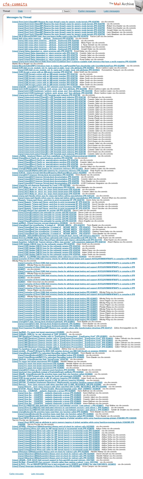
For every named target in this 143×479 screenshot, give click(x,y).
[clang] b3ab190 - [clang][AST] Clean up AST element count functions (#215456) (46, 87)
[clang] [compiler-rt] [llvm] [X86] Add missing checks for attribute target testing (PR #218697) (57, 292)
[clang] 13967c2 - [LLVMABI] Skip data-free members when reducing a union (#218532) (49, 257)
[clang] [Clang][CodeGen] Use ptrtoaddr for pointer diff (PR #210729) (41, 210)
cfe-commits (15, 4)
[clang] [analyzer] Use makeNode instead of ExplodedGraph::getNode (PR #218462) (48, 372)
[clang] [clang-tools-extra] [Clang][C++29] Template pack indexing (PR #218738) (46, 95)
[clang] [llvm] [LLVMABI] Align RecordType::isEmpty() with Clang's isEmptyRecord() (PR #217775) (54, 238)
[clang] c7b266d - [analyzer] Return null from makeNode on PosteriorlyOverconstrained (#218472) (54, 156)
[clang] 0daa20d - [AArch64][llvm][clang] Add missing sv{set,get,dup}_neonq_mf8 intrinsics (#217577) (56, 236)
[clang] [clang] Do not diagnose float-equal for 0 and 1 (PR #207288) (41, 185)
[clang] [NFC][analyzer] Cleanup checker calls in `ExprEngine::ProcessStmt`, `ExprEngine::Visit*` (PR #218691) (59, 336)
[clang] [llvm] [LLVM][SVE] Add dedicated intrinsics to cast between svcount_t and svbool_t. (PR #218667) (57, 405)
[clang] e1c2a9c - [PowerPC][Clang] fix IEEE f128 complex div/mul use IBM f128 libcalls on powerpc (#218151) (59, 351)
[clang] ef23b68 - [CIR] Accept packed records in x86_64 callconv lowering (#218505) (48, 380)
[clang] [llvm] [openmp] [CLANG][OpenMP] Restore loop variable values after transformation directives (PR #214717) (62, 328)
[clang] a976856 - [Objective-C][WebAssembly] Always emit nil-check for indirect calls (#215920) (53, 426)
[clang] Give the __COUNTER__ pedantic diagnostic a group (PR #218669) (44, 391)
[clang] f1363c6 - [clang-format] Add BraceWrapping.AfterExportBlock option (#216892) (49, 173)
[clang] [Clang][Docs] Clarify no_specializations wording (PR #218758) (42, 158)
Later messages (112, 11)
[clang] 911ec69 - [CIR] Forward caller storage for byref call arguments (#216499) (46, 376)
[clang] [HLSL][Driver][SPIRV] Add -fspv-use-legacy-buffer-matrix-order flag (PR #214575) (50, 36)
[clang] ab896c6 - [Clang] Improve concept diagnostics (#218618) (40, 223)
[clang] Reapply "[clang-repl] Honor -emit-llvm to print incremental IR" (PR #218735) (48, 200)
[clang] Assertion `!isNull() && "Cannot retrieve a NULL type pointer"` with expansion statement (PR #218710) (59, 242)
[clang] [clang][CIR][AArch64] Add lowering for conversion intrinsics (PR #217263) (47, 168)
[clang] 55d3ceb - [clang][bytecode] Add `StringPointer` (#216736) (40, 359)
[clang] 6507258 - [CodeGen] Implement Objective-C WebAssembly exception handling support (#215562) (57, 382)
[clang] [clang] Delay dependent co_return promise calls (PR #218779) (42, 51)
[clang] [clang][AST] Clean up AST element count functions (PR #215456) (43, 370)
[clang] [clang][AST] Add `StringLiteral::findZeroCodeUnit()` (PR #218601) (43, 322)
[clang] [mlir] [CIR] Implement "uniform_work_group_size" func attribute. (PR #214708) (49, 89)
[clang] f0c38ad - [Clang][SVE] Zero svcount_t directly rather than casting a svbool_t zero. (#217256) (55, 462)
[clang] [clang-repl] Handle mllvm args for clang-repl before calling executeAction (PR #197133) (53, 196)
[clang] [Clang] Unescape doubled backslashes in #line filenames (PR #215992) (46, 466)
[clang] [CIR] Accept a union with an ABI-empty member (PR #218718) (42, 72)
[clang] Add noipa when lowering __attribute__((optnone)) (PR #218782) (42, 38)
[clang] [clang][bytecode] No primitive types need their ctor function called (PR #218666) (50, 412)
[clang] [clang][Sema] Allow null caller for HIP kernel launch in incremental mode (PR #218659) (53, 429)
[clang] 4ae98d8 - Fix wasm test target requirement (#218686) (38, 332)
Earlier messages (87, 11)
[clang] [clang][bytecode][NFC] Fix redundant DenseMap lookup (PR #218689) (45, 353)
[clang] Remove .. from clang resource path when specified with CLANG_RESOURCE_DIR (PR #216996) (56, 385)
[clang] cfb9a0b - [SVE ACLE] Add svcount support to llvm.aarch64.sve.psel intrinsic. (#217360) (53, 460)
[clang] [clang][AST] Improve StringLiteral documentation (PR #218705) (42, 175)
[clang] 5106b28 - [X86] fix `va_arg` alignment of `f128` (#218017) (39, 334)
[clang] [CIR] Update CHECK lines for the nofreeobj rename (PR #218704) (43, 244)
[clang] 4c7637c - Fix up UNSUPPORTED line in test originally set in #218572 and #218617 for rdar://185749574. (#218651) (64, 464)
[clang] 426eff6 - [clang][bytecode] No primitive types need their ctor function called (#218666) (52, 374)
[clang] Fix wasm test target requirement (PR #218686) (35, 361)
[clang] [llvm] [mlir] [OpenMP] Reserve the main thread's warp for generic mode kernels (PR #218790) (55, 22)
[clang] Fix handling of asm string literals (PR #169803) (36, 349)
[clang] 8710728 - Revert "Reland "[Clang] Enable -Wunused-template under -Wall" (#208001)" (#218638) (56, 389)
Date (20, 11)
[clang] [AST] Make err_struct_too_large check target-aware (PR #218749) (43, 187)
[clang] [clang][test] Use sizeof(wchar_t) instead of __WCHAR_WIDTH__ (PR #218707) (48, 225)
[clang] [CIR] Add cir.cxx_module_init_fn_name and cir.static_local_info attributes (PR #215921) (53, 68)
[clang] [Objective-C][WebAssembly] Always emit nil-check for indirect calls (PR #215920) (50, 452)
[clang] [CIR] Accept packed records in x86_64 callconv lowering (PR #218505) (45, 378)
